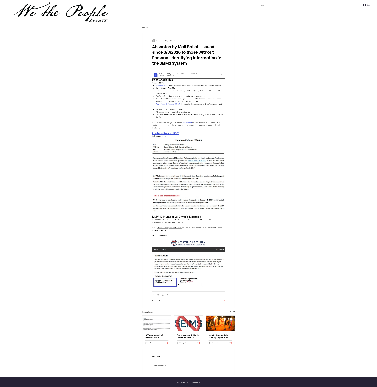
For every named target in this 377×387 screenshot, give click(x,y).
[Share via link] (167, 295)
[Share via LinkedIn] (163, 295)
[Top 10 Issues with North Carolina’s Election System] (188, 323)
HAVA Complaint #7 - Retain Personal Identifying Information (156, 336)
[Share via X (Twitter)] (158, 295)
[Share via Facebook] (153, 295)
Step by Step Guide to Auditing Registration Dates (218, 336)
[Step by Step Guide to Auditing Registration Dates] (220, 323)
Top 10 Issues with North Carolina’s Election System (188, 336)
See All (232, 312)
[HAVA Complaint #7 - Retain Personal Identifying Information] (156, 323)
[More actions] (223, 41)
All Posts (145, 27)
